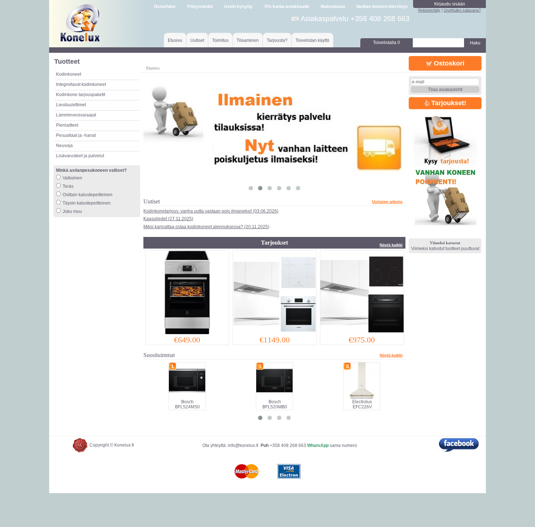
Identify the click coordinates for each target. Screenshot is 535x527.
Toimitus (220, 40)
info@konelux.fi (243, 445)
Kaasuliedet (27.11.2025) (168, 218)
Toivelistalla (386, 42)
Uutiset (197, 40)
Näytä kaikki (391, 245)
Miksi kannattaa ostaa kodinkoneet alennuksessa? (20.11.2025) (206, 226)
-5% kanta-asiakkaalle (286, 6)
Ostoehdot (164, 6)
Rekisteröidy (429, 10)
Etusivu (175, 40)
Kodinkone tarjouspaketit (80, 94)
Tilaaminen (248, 40)
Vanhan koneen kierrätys (382, 6)
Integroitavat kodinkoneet (81, 84)
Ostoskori (448, 63)
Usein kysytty (238, 6)
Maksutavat (333, 6)
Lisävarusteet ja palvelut (80, 155)
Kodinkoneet (68, 74)
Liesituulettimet (71, 104)
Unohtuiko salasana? (462, 10)
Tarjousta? (277, 40)
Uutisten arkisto (387, 201)
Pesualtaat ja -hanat (76, 135)
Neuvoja (64, 145)
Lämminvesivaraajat (76, 115)
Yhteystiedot (200, 6)
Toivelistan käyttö (312, 40)
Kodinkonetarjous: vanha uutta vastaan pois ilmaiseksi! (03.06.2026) (210, 211)
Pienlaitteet (67, 125)
